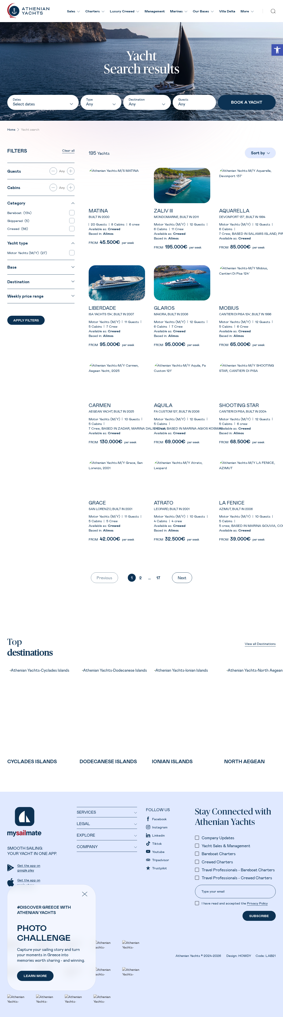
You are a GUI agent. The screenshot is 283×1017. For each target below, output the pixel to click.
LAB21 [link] (271, 956)
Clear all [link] (68, 150)
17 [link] (158, 577)
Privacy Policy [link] (257, 903)
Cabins (13, 187)
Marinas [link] (176, 11)
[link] (277, 50)
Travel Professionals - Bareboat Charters (238, 869)
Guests (183, 99)
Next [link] (182, 577)
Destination (137, 99)
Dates (17, 99)
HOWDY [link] (244, 956)
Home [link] (11, 129)
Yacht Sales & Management (226, 845)
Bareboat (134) (19, 213)
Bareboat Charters (219, 853)
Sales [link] (71, 11)
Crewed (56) (17, 229)
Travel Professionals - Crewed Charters (237, 877)
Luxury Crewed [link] (122, 11)
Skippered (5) (18, 221)
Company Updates (218, 837)
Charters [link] (92, 11)
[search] (273, 11)
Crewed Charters (217, 861)
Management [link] (155, 11)
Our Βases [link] (201, 11)
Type (89, 99)
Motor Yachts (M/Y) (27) (27, 253)
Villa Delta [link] (227, 11)
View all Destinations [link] (260, 644)
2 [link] (140, 577)
